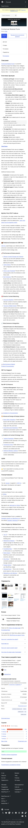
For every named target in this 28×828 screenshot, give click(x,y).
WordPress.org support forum (17, 635)
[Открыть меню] (26, 2)
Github (4, 494)
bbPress (4, 801)
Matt (3, 798)
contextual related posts (17, 708)
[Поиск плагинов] (15, 15)
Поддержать (19, 789)
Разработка (6, 52)
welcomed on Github (14, 505)
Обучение (3, 784)
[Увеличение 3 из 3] (24, 594)
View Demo (4, 146)
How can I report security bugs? (9, 648)
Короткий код (5, 643)
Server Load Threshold (9, 270)
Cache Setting (6, 264)
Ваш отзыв (4, 741)
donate (7, 483)
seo (25, 711)
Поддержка (6, 56)
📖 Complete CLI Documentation (9, 413)
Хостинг (3, 778)
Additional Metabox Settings (10, 450)
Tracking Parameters (8, 438)
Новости (3, 775)
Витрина (17, 773)
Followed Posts (7, 569)
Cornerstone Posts (8, 444)
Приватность (4, 780)
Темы (16, 775)
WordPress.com (6, 796)
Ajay (6, 31)
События (17, 787)
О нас (2, 773)
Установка (5, 49)
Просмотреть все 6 (22, 705)
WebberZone (7, 674)
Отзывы (5, 45)
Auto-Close (6, 559)
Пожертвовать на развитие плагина (10, 764)
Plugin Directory (5, 6)
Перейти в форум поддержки (9, 754)
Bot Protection (7, 277)
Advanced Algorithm (8, 299)
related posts (20, 711)
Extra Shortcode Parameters (10, 427)
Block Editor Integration (9, 419)
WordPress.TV (5, 792)
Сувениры (18, 792)
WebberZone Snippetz (8, 540)
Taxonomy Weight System (10, 305)
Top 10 (5, 534)
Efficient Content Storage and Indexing (13, 256)
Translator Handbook (12, 520)
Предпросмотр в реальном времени (17, 35)
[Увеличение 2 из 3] (24, 585)
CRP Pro (3, 245)
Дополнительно (5, 718)
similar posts (23, 714)
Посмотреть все (22, 741)
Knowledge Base (7, 548)
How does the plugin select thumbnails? (11, 652)
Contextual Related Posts (7, 63)
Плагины (17, 778)
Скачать (4, 35)
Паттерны (17, 780)
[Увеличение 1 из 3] (11, 585)
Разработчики (5, 789)
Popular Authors (7, 565)
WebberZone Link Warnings (10, 573)
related (24, 708)
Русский (7, 809)
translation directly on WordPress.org (10, 518)
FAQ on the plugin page (14, 628)
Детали (5, 42)
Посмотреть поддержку (15, 684)
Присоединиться (19, 784)
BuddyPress (5, 803)
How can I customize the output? (9, 639)
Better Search (6, 553)
